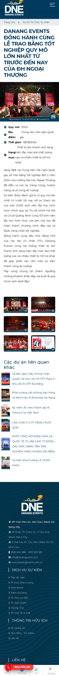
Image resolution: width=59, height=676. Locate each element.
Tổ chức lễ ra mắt (21, 613)
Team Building (19, 592)
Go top (56, 663)
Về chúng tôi (18, 628)
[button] (52, 5)
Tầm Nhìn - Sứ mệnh (22, 633)
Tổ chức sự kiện (19, 597)
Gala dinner (17, 587)
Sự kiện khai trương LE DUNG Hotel (31, 463)
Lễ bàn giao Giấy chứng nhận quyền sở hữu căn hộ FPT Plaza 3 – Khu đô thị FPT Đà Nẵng (34, 378)
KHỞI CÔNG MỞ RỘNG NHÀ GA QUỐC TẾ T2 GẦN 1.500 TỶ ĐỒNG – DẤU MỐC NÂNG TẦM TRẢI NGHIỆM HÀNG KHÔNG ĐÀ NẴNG (34, 444)
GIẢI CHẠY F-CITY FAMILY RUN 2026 (31, 425)
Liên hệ (15, 638)
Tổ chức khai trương (22, 582)
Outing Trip (17, 607)
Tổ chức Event (19, 602)
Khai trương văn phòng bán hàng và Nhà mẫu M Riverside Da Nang (33, 395)
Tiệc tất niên (18, 577)
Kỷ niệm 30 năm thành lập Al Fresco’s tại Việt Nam (30, 410)
